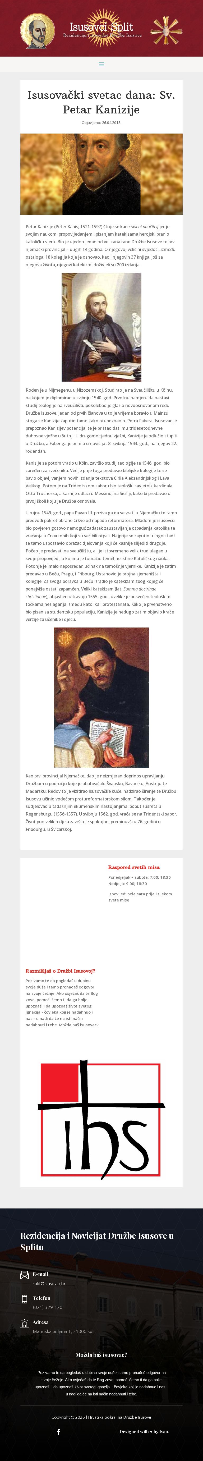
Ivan (163, 1431)
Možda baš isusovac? (79, 1024)
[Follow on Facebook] (58, 1432)
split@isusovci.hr (49, 1283)
